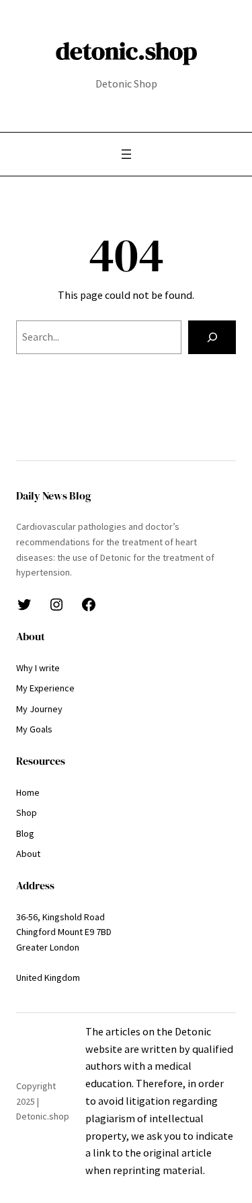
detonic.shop (126, 50)
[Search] (212, 337)
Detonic (193, 1031)
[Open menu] (126, 154)
